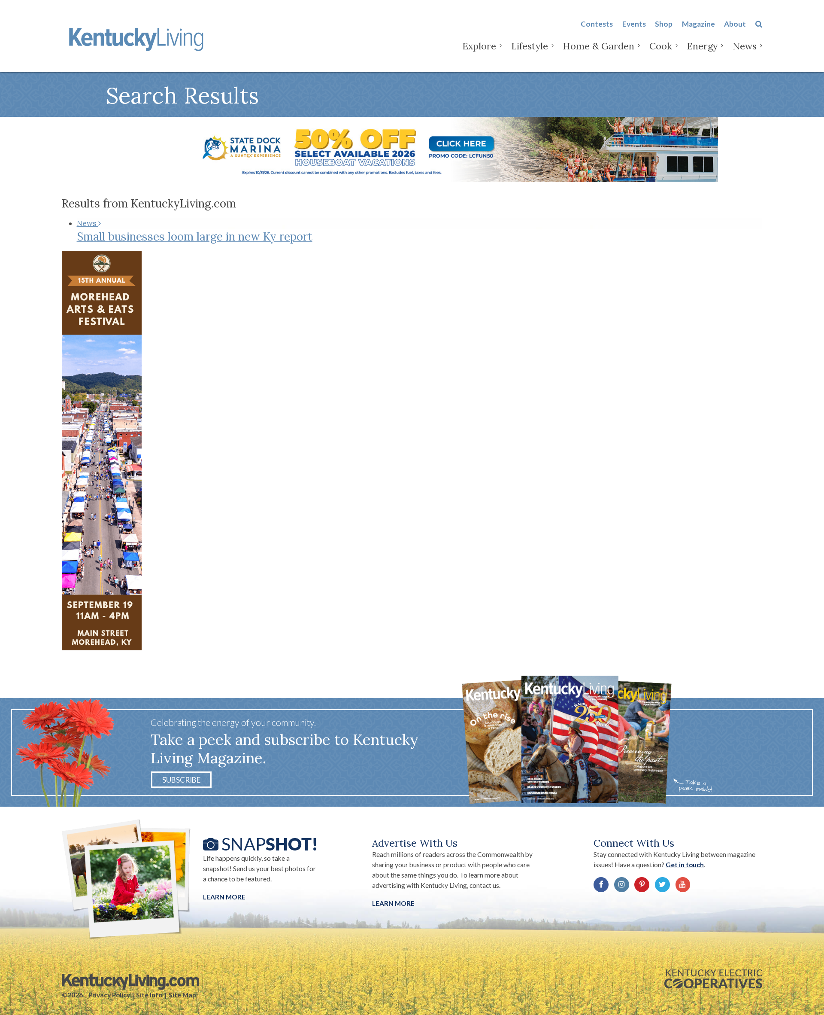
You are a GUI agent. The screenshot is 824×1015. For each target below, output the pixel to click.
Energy (702, 46)
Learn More (224, 897)
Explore (479, 46)
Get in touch (685, 865)
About (735, 23)
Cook (660, 46)
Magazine (698, 23)
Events (634, 23)
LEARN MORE (393, 903)
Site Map (182, 995)
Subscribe (181, 779)
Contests (597, 23)
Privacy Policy (109, 995)
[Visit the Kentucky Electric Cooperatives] (713, 978)
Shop (664, 23)
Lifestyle (529, 46)
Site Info (149, 995)
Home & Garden (598, 46)
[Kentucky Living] (138, 37)
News (745, 46)
